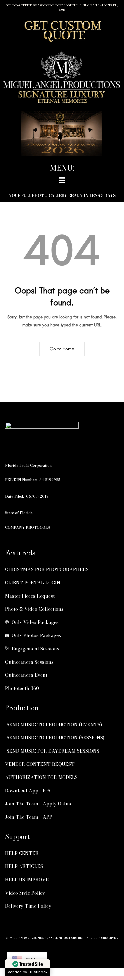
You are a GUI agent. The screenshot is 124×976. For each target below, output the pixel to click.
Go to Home (62, 349)
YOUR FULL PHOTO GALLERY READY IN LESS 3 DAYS (62, 195)
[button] (61, 180)
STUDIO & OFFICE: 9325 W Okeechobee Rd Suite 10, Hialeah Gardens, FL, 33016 (62, 7)
